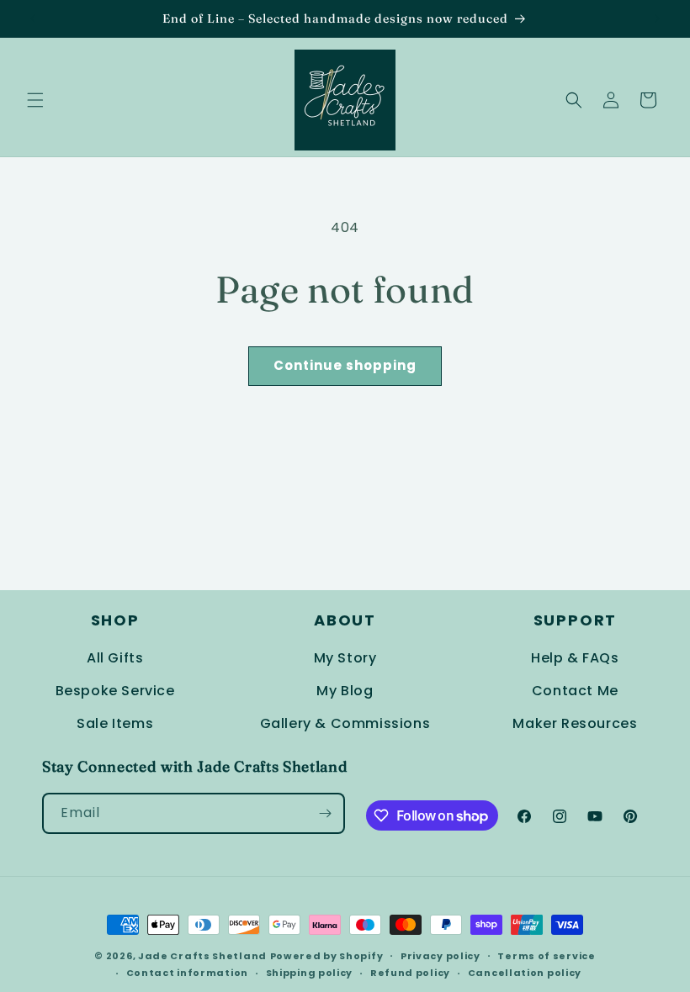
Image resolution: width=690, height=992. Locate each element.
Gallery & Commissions (345, 723)
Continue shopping (345, 365)
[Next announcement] (657, 18)
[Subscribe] (324, 813)
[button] (35, 100)
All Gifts (115, 657)
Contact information (187, 972)
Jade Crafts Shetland (202, 956)
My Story (345, 657)
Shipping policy (309, 972)
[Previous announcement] (32, 18)
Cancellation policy (524, 972)
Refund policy (410, 972)
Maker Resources (574, 723)
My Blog (344, 690)
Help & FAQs (575, 657)
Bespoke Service (115, 690)
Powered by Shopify (327, 956)
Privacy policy (440, 956)
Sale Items (115, 723)
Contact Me (575, 690)
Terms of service (546, 956)
